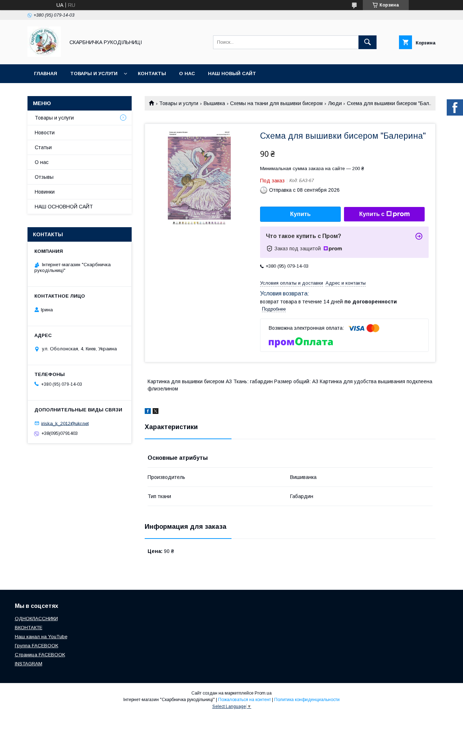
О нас (187, 73)
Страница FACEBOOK (40, 654)
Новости (45, 132)
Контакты (152, 73)
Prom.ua (263, 693)
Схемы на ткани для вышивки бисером (276, 103)
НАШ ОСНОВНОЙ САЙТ (64, 206)
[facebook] (148, 412)
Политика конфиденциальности (307, 699)
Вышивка (214, 103)
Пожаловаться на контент (244, 699)
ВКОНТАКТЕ (28, 627)
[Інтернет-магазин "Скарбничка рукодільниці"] (44, 55)
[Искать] (367, 42)
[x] (155, 412)
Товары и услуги (94, 73)
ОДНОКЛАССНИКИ (36, 618)
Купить (300, 214)
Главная (45, 73)
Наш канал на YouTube (41, 636)
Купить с (372, 214)
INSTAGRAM (28, 663)
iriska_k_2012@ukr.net (65, 423)
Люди (335, 103)
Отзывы (44, 177)
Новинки (45, 192)
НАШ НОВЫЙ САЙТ (232, 73)
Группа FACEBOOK (36, 645)
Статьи (43, 147)
